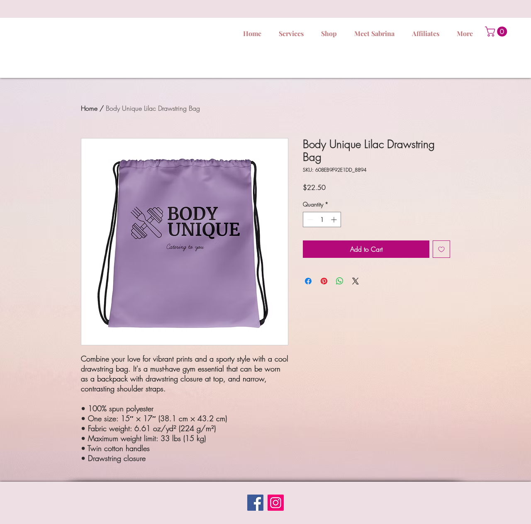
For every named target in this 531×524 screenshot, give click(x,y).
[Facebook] (255, 503)
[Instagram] (276, 503)
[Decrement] (309, 219)
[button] (497, 31)
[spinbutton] (321, 219)
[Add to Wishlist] (441, 249)
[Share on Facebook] (308, 281)
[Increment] (334, 219)
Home (89, 108)
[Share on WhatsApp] (340, 281)
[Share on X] (355, 281)
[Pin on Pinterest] (324, 281)
